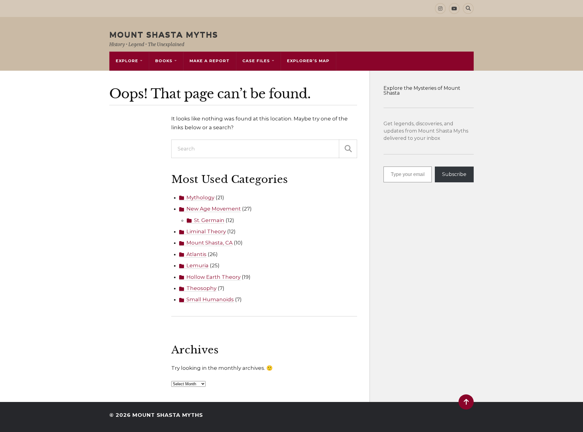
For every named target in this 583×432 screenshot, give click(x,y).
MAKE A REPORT (209, 61)
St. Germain (209, 220)
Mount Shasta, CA (209, 243)
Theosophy (201, 288)
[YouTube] (454, 8)
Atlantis (196, 254)
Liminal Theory (206, 231)
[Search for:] (264, 149)
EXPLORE (127, 61)
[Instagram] (440, 8)
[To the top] (466, 402)
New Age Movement (213, 209)
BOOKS (163, 61)
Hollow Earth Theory (213, 277)
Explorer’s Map (308, 61)
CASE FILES (256, 61)
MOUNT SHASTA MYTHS (163, 34)
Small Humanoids (210, 299)
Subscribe (454, 174)
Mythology (200, 197)
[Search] (468, 8)
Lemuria (197, 265)
